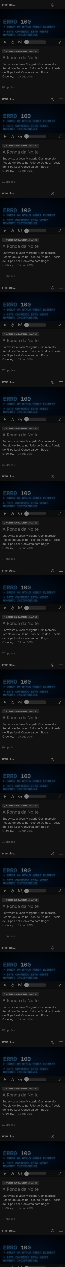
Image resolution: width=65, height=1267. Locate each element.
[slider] (36, 1263)
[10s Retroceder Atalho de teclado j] (12, 1263)
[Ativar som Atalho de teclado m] (20, 1263)
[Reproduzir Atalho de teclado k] (5, 1263)
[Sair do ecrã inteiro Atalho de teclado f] (60, 1263)
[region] (32, 633)
